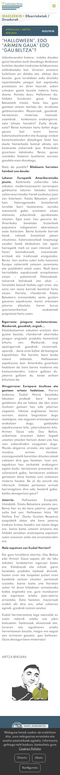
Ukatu (39, 757)
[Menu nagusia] (54, 6)
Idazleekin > (13, 16)
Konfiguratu (30, 767)
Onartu (22, 757)
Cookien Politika (30, 748)
